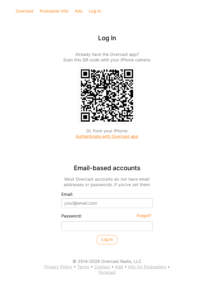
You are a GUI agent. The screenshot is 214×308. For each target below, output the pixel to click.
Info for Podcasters (147, 266)
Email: (67, 194)
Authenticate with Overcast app (107, 136)
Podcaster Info (54, 11)
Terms (83, 266)
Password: (71, 215)
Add (119, 266)
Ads (78, 11)
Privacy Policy (58, 266)
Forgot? (144, 216)
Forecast (107, 272)
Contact (102, 266)
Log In (95, 11)
